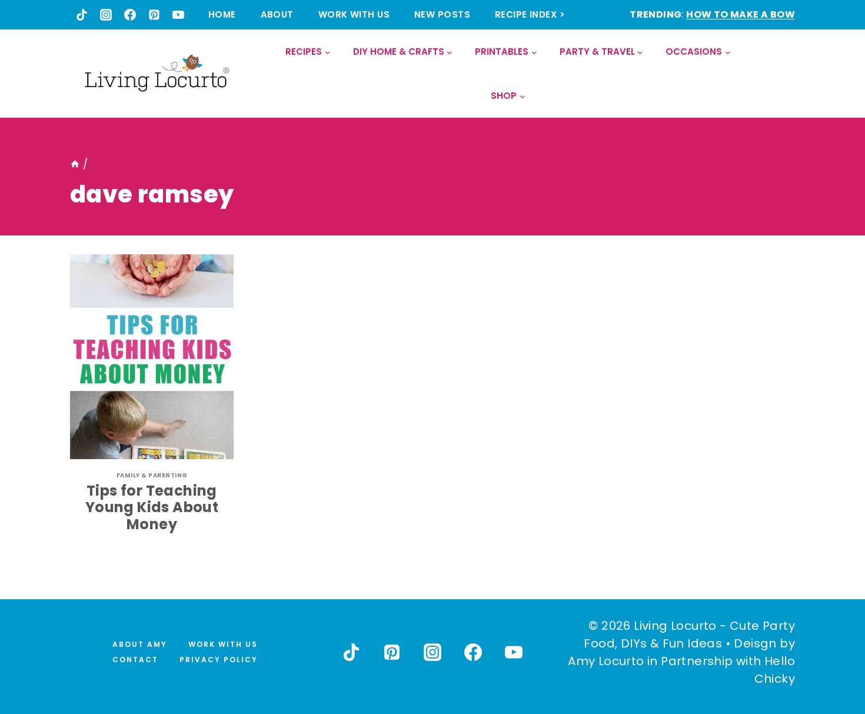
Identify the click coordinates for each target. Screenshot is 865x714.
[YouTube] (178, 14)
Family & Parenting (152, 475)
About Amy (139, 644)
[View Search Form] (785, 74)
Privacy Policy (218, 660)
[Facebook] (130, 14)
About (277, 14)
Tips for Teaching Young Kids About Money (151, 507)
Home (222, 14)
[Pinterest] (154, 14)
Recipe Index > (530, 14)
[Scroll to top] (830, 662)
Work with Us (354, 14)
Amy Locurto (606, 661)
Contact (135, 660)
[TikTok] (82, 14)
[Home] (75, 164)
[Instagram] (106, 14)
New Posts (442, 14)
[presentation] (152, 356)
